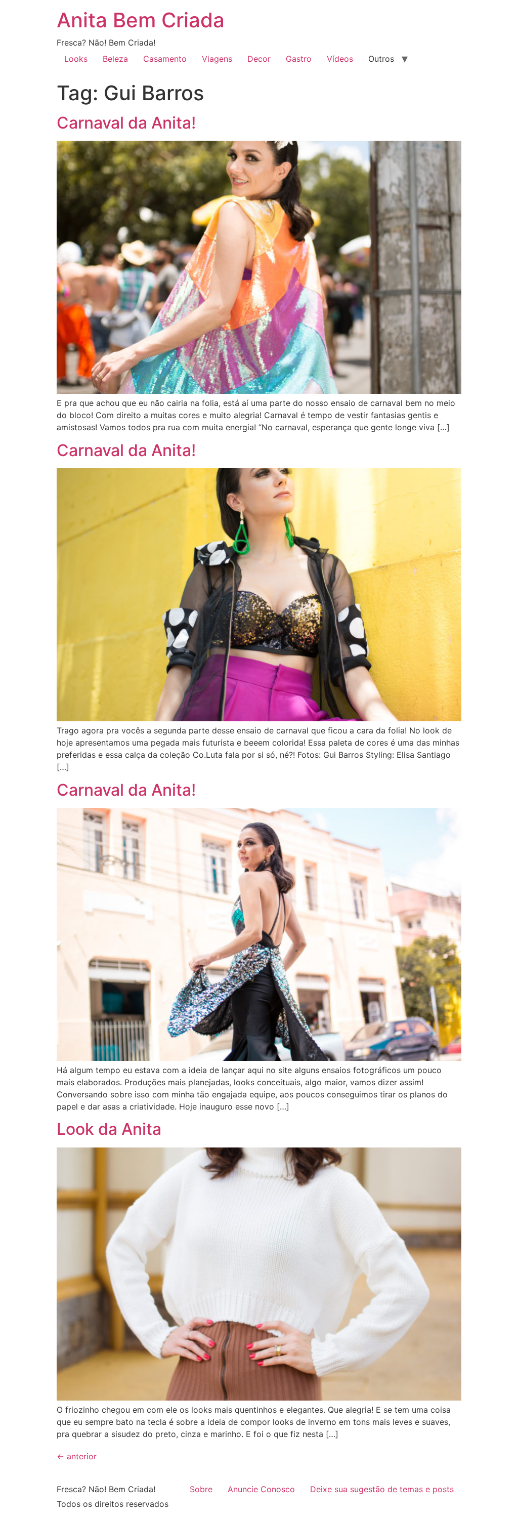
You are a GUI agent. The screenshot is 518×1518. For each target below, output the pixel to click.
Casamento (165, 59)
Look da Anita (109, 1129)
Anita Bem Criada (141, 20)
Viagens (217, 59)
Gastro (299, 59)
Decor (259, 59)
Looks (76, 59)
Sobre (201, 1489)
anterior (77, 1456)
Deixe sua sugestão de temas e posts (382, 1489)
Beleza (115, 59)
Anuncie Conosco (261, 1489)
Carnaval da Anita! (126, 123)
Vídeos (340, 59)
